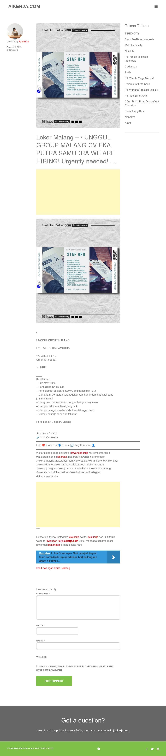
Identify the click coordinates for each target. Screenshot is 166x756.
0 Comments (12, 49)
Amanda (24, 41)
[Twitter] (152, 748)
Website (41, 657)
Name (40, 625)
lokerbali (62, 456)
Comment (43, 593)
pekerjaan (54, 544)
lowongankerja (79, 453)
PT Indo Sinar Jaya (136, 95)
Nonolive (130, 117)
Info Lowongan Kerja (48, 568)
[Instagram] (158, 748)
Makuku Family (133, 45)
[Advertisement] (78, 192)
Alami (128, 123)
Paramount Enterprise (137, 84)
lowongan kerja (55, 541)
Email (40, 640)
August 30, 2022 (14, 46)
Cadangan (131, 66)
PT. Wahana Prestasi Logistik (141, 90)
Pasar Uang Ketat (135, 111)
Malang (65, 568)
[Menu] (156, 6)
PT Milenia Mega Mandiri (139, 78)
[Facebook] (147, 748)
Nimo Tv (129, 51)
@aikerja (74, 537)
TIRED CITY (132, 33)
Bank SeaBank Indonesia (139, 39)
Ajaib (128, 72)
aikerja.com (71, 541)
